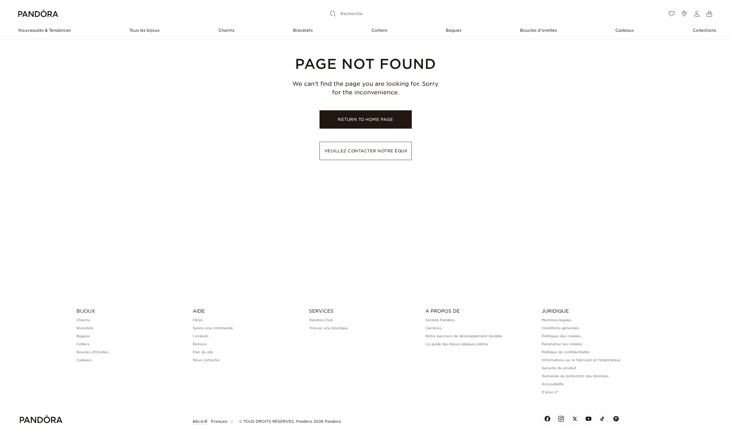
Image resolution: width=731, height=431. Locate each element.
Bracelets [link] (85, 328)
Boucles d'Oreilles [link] (92, 352)
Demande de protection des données (575, 376)
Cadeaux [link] (84, 360)
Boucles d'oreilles (538, 30)
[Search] (333, 14)
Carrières (433, 328)
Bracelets (303, 30)
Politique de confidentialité (565, 352)
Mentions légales (556, 320)
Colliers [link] (83, 344)
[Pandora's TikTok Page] (602, 418)
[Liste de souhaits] (671, 13)
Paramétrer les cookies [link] (562, 344)
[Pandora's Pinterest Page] (616, 418)
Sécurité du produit (559, 368)
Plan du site (203, 352)
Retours (200, 344)
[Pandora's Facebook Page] (547, 418)
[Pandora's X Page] (575, 418)
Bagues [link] (83, 336)
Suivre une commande (213, 328)
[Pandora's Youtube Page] (588, 418)
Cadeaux (624, 30)
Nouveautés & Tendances (44, 30)
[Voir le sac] (709, 13)
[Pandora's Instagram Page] (561, 418)
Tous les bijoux (144, 30)
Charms (226, 30)
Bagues (453, 30)
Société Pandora (440, 320)
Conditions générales (560, 328)
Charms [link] (83, 320)
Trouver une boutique (328, 328)
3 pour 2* (550, 392)
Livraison (200, 336)
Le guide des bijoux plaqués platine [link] (456, 344)
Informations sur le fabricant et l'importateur (581, 360)
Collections (704, 30)
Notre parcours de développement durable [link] (463, 336)
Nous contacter (206, 360)
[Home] (38, 13)
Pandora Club (321, 320)
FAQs (197, 320)
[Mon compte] (696, 13)
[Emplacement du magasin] (684, 13)
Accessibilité (553, 384)
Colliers (379, 30)
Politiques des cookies (561, 336)
